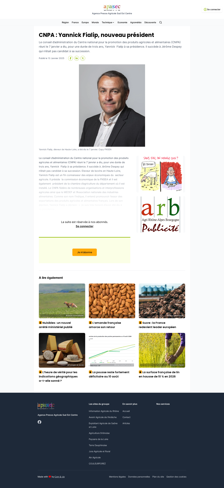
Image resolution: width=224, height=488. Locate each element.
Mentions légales (117, 476)
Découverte (150, 22)
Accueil (126, 411)
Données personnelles (139, 476)
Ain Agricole (95, 457)
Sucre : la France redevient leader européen (157, 325)
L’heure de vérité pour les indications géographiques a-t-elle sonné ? (58, 376)
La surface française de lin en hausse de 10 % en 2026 (159, 374)
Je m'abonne (84, 252)
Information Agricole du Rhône (104, 411)
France (75, 22)
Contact (126, 417)
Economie (122, 22)
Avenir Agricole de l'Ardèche (103, 417)
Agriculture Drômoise (99, 433)
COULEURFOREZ (97, 463)
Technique (107, 22)
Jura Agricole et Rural (99, 451)
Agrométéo (135, 22)
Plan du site (158, 476)
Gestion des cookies (176, 476)
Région (65, 22)
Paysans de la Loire (98, 439)
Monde (95, 22)
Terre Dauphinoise (98, 445)
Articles (126, 423)
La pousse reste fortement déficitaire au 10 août (109, 374)
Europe (85, 22)
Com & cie (60, 476)
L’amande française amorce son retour (105, 325)
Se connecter (84, 226)
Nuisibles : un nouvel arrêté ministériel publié (55, 325)
